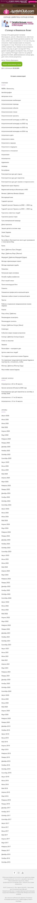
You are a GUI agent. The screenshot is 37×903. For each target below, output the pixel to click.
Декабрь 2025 (5, 447)
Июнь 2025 (5, 470)
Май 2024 (4, 520)
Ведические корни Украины (10, 186)
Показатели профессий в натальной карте (15, 292)
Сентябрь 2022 (6, 598)
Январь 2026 (5, 443)
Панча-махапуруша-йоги (9, 284)
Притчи (3, 300)
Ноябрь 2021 (5, 637)
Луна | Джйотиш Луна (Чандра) (11, 249)
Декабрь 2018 (5, 761)
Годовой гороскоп (7, 201)
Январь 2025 (5, 489)
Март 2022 (4, 621)
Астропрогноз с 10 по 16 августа (11, 401)
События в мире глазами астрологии (13, 333)
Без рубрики (5, 170)
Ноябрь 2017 (5, 812)
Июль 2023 (5, 559)
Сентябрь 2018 (6, 773)
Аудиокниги (5, 162)
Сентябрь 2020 (6, 691)
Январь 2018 (5, 804)
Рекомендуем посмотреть (9, 317)
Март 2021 (4, 668)
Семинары (4, 329)
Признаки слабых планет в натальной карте (15, 296)
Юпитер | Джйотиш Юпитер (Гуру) (12, 366)
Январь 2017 (5, 850)
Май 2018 (4, 788)
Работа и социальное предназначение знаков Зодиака (16, 305)
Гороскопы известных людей (10, 213)
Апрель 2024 (5, 524)
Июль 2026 (5, 419)
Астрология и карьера (8, 143)
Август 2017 (5, 823)
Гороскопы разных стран (9, 217)
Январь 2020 (5, 722)
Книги (3, 246)
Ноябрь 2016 (5, 858)
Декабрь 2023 (5, 540)
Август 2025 (5, 462)
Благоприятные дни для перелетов (12, 178)
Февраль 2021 (6, 672)
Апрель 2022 (5, 617)
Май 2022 (4, 614)
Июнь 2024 (5, 516)
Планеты (4, 288)
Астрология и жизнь (7, 139)
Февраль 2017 (6, 846)
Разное (3, 309)
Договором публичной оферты (15, 897)
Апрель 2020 (5, 711)
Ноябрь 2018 (5, 765)
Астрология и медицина (9, 147)
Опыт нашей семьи (7, 281)
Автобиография (6, 92)
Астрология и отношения (9, 151)
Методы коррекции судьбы (10, 265)
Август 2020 (5, 695)
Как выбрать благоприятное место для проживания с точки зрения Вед (18, 241)
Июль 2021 (5, 652)
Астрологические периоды (10, 104)
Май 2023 (4, 567)
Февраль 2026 (6, 439)
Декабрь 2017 (5, 808)
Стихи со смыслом (7, 341)
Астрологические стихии (9, 112)
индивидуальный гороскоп (12, 879)
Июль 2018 (5, 780)
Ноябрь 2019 (5, 730)
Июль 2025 (5, 466)
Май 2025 (4, 474)
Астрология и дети (7, 135)
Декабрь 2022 (5, 586)
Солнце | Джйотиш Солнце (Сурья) (19, 17)
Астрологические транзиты (10, 116)
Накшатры (4, 269)
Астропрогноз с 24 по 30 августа (11, 384)
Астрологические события (9, 108)
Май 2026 (4, 427)
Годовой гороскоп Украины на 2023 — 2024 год (16, 209)
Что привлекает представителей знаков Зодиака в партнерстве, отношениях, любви (17, 361)
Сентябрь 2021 (6, 645)
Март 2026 (4, 435)
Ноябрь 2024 (5, 497)
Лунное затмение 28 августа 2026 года (14, 388)
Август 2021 (5, 648)
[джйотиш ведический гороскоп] (18, 12)
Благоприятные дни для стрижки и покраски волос (17, 182)
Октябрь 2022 (5, 594)
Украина (4, 344)
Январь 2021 (5, 676)
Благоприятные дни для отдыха (11, 174)
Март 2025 (4, 482)
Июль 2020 (5, 699)
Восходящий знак (7, 197)
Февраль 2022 (6, 625)
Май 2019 (4, 742)
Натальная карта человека (10, 273)
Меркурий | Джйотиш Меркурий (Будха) (14, 257)
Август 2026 (5, 416)
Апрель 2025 (5, 478)
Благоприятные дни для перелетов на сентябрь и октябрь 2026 (17, 392)
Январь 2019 (5, 757)
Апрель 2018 (5, 792)
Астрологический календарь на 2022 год (14, 123)
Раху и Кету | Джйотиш (8, 313)
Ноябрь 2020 (5, 683)
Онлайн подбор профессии (10, 277)
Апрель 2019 (5, 746)
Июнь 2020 (5, 703)
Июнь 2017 (5, 831)
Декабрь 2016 (5, 854)
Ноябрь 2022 (5, 590)
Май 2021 (4, 660)
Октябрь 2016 (5, 862)
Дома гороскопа (6, 224)
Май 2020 (4, 707)
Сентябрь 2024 (6, 505)
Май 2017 (4, 835)
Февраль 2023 (6, 579)
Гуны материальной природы (11, 220)
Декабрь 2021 (5, 633)
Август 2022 (5, 602)
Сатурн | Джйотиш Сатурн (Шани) (12, 325)
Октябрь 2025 (5, 454)
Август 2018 (5, 777)
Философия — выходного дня (11, 348)
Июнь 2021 (5, 656)
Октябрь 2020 (5, 687)
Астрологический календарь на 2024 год (14, 131)
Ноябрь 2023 (5, 544)
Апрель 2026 (5, 431)
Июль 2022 (5, 606)
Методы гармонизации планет (11, 261)
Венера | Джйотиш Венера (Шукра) (12, 193)
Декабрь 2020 (5, 680)
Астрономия (5, 154)
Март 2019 (4, 749)
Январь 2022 (5, 629)
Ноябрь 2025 (5, 450)
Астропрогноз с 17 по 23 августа (11, 397)
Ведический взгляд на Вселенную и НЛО (14, 189)
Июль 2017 (5, 827)
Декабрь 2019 (5, 726)
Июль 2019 (5, 738)
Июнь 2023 (5, 563)
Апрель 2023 (5, 571)
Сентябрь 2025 (6, 458)
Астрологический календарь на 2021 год (14, 120)
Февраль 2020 (6, 718)
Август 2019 (5, 734)
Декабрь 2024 (5, 493)
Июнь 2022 (5, 610)
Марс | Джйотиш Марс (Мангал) (11, 253)
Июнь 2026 (5, 423)
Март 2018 (4, 796)
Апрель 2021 (5, 664)
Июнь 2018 (5, 784)
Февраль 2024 (6, 532)
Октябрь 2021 (5, 641)
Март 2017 (4, 843)
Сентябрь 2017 (6, 819)
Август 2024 (5, 509)
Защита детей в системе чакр (11, 228)
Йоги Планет (5, 236)
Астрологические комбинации (11, 100)
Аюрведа (4, 166)
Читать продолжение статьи (12, 64)
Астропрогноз (5, 158)
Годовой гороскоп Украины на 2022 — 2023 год (16, 205)
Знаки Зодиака (6, 232)
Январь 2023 (5, 582)
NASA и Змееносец (7, 88)
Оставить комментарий (18, 76)
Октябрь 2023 (5, 548)
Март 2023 (4, 575)
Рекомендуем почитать (8, 321)
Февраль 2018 (6, 800)
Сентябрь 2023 (6, 551)
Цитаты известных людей (9, 352)
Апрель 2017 (5, 839)
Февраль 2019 (6, 753)
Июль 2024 (5, 513)
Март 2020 (4, 714)
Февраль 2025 (6, 485)
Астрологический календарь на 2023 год (14, 127)
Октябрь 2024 (5, 501)
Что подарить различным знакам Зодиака (14, 356)
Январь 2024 (5, 536)
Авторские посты (6, 96)
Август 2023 (5, 555)
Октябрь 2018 (5, 769)
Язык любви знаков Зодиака (10, 370)
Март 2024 (4, 528)
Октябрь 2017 (5, 815)
